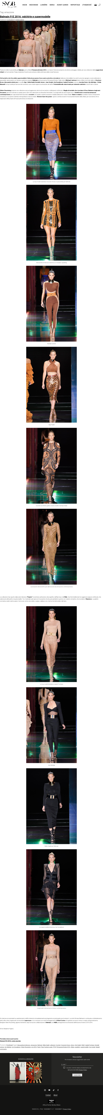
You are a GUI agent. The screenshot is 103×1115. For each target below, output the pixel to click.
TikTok (53, 1090)
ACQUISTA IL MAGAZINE (25, 1059)
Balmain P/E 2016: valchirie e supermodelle (25, 16)
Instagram (45, 1090)
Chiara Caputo (20, 19)
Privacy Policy (83, 1070)
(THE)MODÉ (86, 5)
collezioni (52, 1045)
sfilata (72, 1047)
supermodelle (85, 1047)
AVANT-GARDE (62, 5)
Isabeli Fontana (89, 1045)
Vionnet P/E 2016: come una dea (10, 1041)
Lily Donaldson (16, 1047)
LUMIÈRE (43, 5)
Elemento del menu (95, 5)
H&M (83, 1045)
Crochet (58, 1045)
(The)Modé (9, 1045)
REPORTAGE (75, 5)
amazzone (34, 1045)
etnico (72, 1045)
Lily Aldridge (8, 1047)
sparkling (77, 1047)
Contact (48, 1095)
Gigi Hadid (78, 1045)
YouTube (49, 1090)
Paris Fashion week (46, 1047)
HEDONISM (33, 5)
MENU (52, 5)
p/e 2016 (34, 1047)
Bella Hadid (46, 1045)
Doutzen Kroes (65, 1045)
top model (92, 1047)
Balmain (39, 1045)
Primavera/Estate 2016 (63, 1047)
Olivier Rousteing (26, 1047)
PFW (54, 1047)
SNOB (24, 5)
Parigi (38, 1047)
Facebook (58, 1090)
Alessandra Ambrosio (23, 1045)
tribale (97, 1047)
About (56, 1095)
